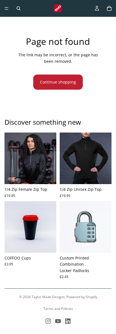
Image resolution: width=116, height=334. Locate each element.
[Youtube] (58, 321)
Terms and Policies (58, 308)
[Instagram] (48, 321)
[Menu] (6, 8)
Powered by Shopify (81, 296)
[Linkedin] (67, 321)
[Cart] (109, 8)
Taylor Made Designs (48, 296)
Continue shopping (58, 82)
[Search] (18, 8)
